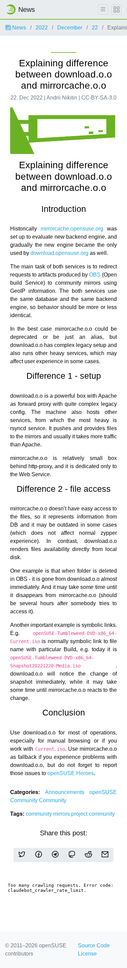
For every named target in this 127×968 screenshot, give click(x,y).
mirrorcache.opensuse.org (72, 229)
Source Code (94, 945)
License (87, 953)
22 (95, 27)
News (18, 27)
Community (52, 800)
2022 (42, 27)
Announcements (67, 792)
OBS (95, 275)
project (80, 814)
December (69, 27)
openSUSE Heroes (70, 773)
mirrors (62, 814)
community (39, 814)
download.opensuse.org (59, 253)
